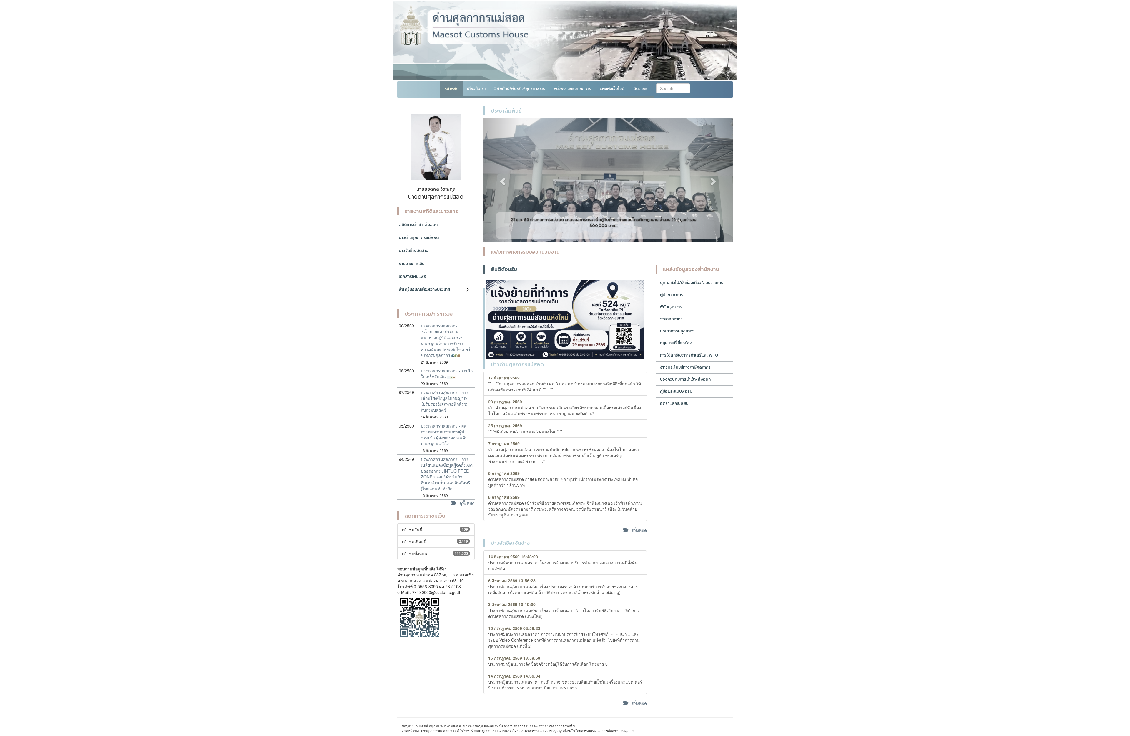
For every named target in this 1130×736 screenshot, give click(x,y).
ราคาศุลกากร (671, 319)
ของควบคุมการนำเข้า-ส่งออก (685, 379)
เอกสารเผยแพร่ (412, 276)
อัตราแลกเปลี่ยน (674, 403)
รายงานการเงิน (411, 263)
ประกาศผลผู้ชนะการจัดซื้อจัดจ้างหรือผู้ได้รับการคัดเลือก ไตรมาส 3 (548, 661)
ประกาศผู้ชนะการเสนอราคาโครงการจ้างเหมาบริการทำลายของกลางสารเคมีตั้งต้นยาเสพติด (563, 562)
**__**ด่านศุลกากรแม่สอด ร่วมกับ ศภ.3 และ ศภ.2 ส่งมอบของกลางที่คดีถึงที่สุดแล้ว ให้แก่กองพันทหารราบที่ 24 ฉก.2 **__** (564, 383)
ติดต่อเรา (641, 88)
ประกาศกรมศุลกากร (677, 331)
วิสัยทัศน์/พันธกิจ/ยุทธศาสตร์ (519, 88)
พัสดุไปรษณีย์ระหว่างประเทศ (425, 289)
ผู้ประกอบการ (671, 295)
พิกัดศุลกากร (671, 307)
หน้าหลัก (451, 88)
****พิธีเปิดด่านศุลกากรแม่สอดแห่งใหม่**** (525, 428)
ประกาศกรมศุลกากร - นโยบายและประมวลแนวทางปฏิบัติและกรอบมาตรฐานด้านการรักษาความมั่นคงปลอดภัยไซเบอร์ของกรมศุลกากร (445, 340)
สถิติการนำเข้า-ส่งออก (418, 225)
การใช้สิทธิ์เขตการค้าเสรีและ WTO (689, 355)
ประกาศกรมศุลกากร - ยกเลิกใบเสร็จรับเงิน (447, 373)
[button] (502, 180)
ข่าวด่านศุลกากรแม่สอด (419, 238)
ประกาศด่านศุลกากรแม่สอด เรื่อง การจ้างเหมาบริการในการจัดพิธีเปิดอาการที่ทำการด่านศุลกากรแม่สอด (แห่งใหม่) (564, 610)
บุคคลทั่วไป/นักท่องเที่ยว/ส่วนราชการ (691, 283)
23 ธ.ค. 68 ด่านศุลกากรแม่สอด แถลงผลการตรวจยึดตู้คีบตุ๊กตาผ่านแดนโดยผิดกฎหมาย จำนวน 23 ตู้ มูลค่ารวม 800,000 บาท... (603, 223)
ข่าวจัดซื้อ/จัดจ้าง (413, 250)
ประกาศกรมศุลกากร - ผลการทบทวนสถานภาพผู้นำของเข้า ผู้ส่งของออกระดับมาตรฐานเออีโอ (444, 434)
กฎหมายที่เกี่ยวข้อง (676, 343)
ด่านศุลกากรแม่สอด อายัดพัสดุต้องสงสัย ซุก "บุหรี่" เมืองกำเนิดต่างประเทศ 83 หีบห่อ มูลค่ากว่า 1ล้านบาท (563, 479)
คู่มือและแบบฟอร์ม (676, 391)
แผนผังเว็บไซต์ (612, 88)
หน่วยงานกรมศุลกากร (572, 88)
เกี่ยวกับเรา (476, 88)
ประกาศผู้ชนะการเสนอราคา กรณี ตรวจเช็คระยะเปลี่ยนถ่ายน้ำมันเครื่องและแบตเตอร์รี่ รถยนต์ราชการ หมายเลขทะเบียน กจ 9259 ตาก (565, 682)
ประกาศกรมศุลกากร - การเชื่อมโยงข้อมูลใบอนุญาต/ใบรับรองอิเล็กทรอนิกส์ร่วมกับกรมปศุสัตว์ (445, 401)
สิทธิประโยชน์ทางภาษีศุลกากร (685, 367)
